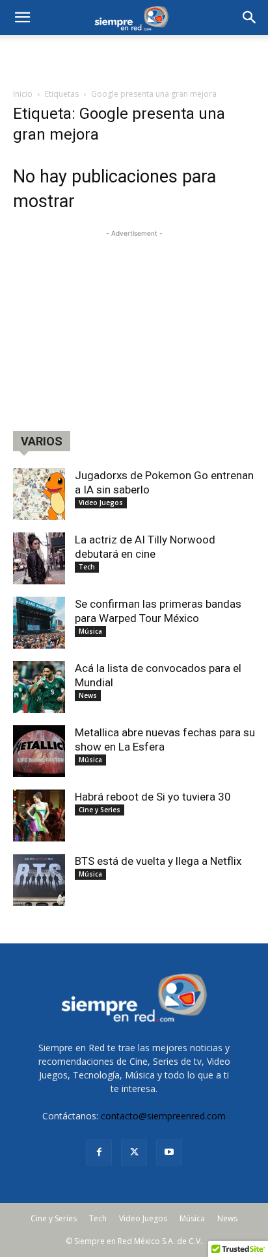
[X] (134, 1152)
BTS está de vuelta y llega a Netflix (158, 860)
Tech (87, 566)
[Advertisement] (134, 58)
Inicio (23, 93)
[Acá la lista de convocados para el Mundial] (39, 687)
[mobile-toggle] (22, 17)
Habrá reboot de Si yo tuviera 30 (153, 796)
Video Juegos (101, 502)
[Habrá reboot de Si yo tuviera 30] (39, 815)
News (88, 695)
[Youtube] (169, 1152)
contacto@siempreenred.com (163, 1116)
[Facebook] (99, 1152)
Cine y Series (99, 809)
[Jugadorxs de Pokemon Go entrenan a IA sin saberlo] (39, 494)
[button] (250, 17)
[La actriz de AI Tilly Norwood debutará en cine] (39, 558)
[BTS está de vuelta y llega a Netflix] (39, 880)
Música (90, 631)
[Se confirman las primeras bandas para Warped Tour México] (39, 623)
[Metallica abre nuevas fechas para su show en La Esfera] (39, 751)
